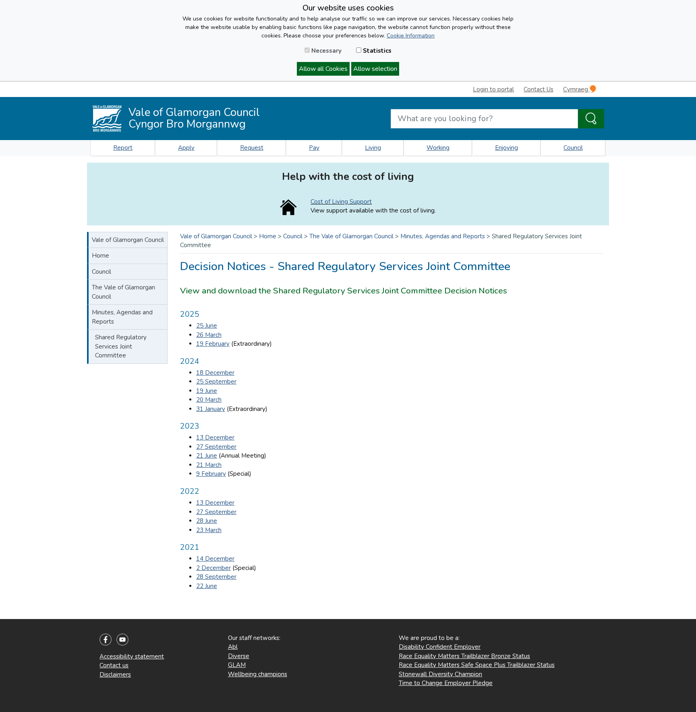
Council (573, 148)
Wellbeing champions (257, 674)
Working (438, 148)
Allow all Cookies (323, 68)
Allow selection (375, 68)
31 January (210, 409)
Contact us (113, 665)
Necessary (326, 51)
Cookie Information (411, 35)
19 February (213, 344)
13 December (215, 437)
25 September (216, 382)
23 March (209, 530)
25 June (206, 326)
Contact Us (538, 89)
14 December (215, 559)
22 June (206, 586)
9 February (211, 474)
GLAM (237, 665)
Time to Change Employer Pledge (446, 683)
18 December (215, 373)
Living (373, 148)
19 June (206, 391)
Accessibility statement (131, 656)
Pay (314, 148)
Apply (186, 148)
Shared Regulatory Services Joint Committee (121, 346)
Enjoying (506, 148)
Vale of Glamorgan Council (128, 240)
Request (251, 148)
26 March (209, 335)
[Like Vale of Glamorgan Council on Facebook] (105, 639)
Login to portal (493, 89)
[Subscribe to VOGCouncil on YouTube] (122, 639)
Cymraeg (576, 89)
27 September (216, 447)
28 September (216, 577)
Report (123, 148)
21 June (206, 456)
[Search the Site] (591, 118)
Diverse (238, 656)
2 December (213, 568)
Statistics (376, 51)
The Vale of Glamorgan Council (123, 292)
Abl (233, 647)
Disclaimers (115, 675)
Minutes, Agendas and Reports (122, 317)
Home (100, 256)
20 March (209, 400)
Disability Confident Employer (440, 647)
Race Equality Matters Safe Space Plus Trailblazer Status (477, 665)
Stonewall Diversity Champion (440, 674)
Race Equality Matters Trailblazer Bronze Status (464, 656)
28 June (206, 521)
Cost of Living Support (341, 202)
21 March (209, 465)
